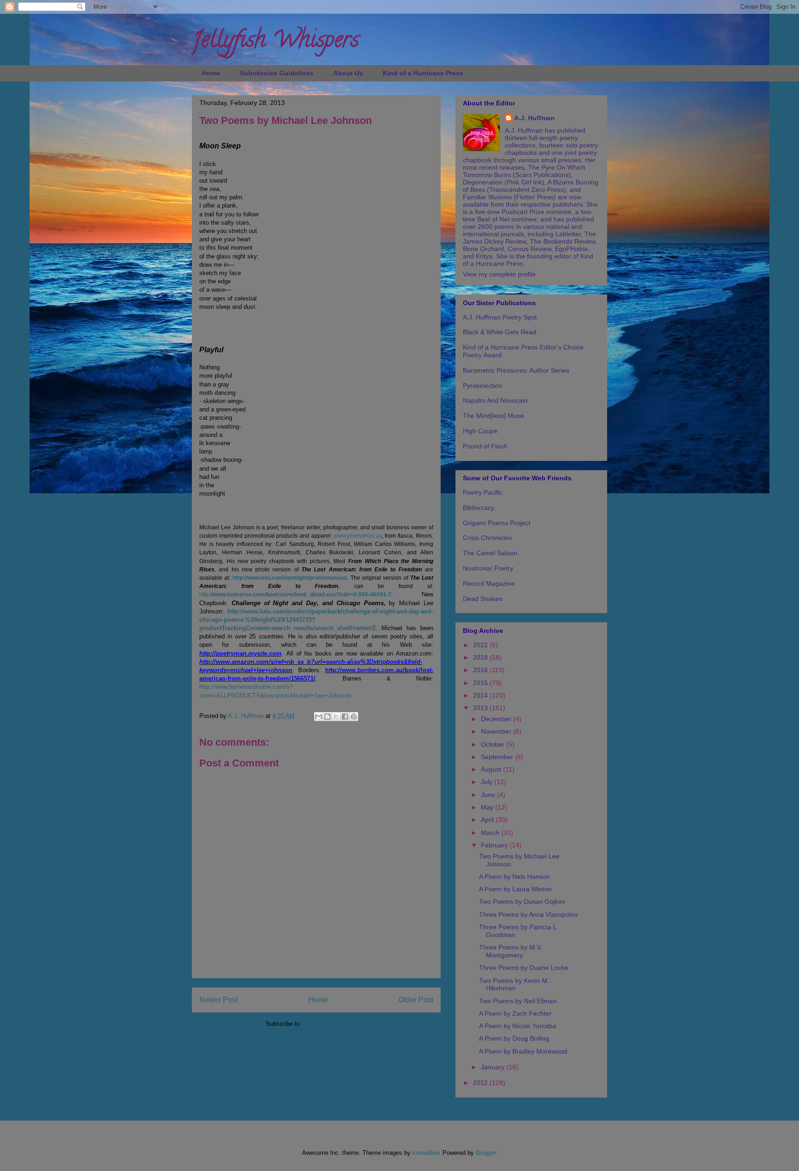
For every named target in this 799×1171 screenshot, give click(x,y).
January (493, 1067)
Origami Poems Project (496, 523)
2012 (481, 1082)
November (497, 731)
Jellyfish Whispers (275, 42)
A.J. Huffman (534, 118)
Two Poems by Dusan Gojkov (522, 901)
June (489, 794)
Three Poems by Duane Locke (523, 967)
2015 (481, 683)
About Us (348, 73)
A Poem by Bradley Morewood (523, 1051)
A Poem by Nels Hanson (514, 876)
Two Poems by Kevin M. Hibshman (514, 984)
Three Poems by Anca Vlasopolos (528, 914)
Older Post (416, 1000)
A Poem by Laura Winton (515, 889)
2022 (481, 645)
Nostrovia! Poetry (488, 568)
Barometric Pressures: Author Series (516, 370)
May (488, 807)
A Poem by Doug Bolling (514, 1038)
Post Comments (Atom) (335, 1023)
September (498, 756)
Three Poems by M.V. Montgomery (510, 951)
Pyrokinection (482, 385)
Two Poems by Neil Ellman (518, 1001)
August (492, 769)
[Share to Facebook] (345, 716)
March (491, 832)
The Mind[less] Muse (493, 415)
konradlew (425, 1152)
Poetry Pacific (483, 492)
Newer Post (218, 1000)
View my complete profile (499, 274)
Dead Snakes (482, 598)
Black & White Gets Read (499, 332)
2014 (481, 695)
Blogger (486, 1152)
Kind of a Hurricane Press (423, 73)
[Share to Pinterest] (353, 716)
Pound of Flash (485, 446)
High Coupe (480, 431)
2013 (481, 707)
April (488, 819)
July (487, 781)
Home (211, 73)
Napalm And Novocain (495, 400)
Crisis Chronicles (487, 537)
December (497, 719)
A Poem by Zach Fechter (515, 1013)
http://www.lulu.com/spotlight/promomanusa (290, 578)
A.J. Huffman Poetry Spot (500, 317)
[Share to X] (336, 716)
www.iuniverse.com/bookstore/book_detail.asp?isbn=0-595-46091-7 (302, 594)
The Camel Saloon (490, 553)
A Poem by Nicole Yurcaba (517, 1026)
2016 (481, 670)
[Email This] (318, 716)
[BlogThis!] (327, 716)
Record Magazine (489, 583)
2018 (481, 657)
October (493, 744)
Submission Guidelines (276, 73)
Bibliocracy (478, 507)
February (495, 845)
